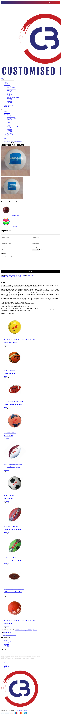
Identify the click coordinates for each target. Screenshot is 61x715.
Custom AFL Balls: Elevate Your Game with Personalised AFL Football (17, 658)
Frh (51, 5)
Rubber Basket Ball (10, 370)
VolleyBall (9, 103)
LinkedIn (11, 276)
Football (8, 93)
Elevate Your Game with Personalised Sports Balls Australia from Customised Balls (20, 656)
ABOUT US (7, 83)
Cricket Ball (9, 91)
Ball (7, 275)
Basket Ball (9, 90)
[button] (2, 78)
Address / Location (35, 241)
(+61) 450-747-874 (52, 10)
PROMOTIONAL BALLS (13, 97)
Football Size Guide (8, 105)
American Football (11, 87)
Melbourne (30, 275)
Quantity (3, 247)
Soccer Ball (9, 101)
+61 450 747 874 (7, 632)
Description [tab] (6, 279)
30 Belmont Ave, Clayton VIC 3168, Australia (26, 630)
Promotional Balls (8, 641)
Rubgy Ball (6, 646)
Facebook (3, 276)
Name (2, 235)
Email (32, 235)
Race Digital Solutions (22, 710)
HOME (5, 82)
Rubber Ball (9, 98)
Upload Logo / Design (36, 247)
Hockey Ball (9, 94)
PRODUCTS (7, 85)
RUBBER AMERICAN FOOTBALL (15, 401)
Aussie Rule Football (11, 89)
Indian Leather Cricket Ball (12, 339)
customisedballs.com (9, 635)
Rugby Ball (9, 99)
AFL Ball (9, 86)
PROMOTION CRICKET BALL (17, 275)
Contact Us (6, 106)
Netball (8, 95)
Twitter (7, 276)
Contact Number (4, 241)
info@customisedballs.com (54, 9)
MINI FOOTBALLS (11, 433)
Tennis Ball (9, 102)
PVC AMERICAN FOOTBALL (14, 464)
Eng (49, 2)
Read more (6, 345)
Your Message (4, 253)
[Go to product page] (32, 327)
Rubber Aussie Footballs (12, 526)
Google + (16, 276)
